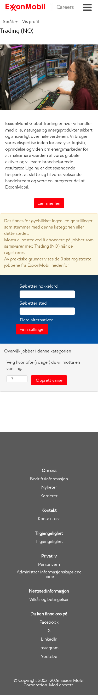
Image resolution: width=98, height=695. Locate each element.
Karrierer (49, 495)
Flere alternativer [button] (36, 319)
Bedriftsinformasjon (49, 478)
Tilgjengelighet (49, 541)
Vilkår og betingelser (49, 599)
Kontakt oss (49, 518)
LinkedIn (49, 639)
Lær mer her (49, 203)
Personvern (49, 564)
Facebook (49, 622)
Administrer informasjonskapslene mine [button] (49, 574)
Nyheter (49, 487)
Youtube (49, 656)
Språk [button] (9, 21)
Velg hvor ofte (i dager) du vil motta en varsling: (43, 365)
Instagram (49, 647)
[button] (87, 7)
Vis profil (30, 21)
